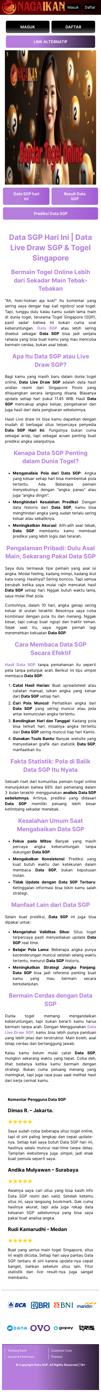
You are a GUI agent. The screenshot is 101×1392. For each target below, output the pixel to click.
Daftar (90, 7)
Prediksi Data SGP (50, 213)
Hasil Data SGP (20, 664)
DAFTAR (73, 26)
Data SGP (47, 328)
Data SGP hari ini (26, 196)
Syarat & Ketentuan (21, 1356)
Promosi (56, 1356)
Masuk (73, 7)
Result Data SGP (75, 196)
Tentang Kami (17, 1350)
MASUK (27, 26)
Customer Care (61, 1350)
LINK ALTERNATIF (50, 41)
